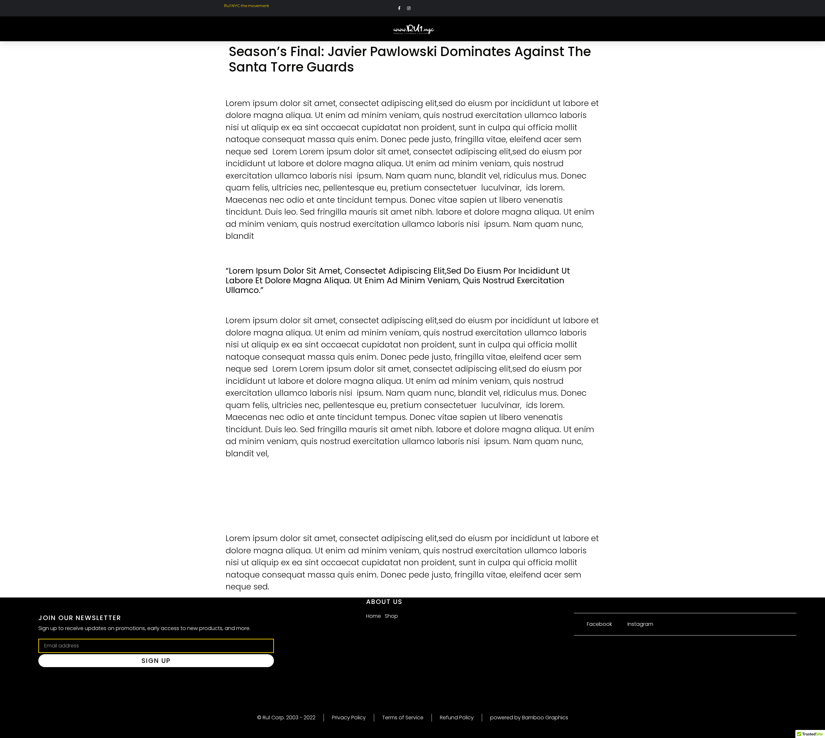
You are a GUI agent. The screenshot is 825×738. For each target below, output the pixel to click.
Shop (391, 616)
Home (373, 616)
